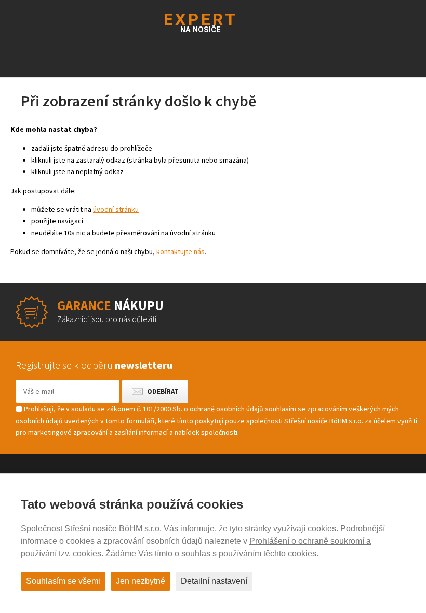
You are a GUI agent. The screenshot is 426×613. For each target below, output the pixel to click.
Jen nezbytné (140, 581)
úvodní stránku (116, 209)
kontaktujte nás (180, 251)
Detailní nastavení (214, 581)
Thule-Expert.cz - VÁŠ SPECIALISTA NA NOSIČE (213, 21)
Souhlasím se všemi (63, 581)
